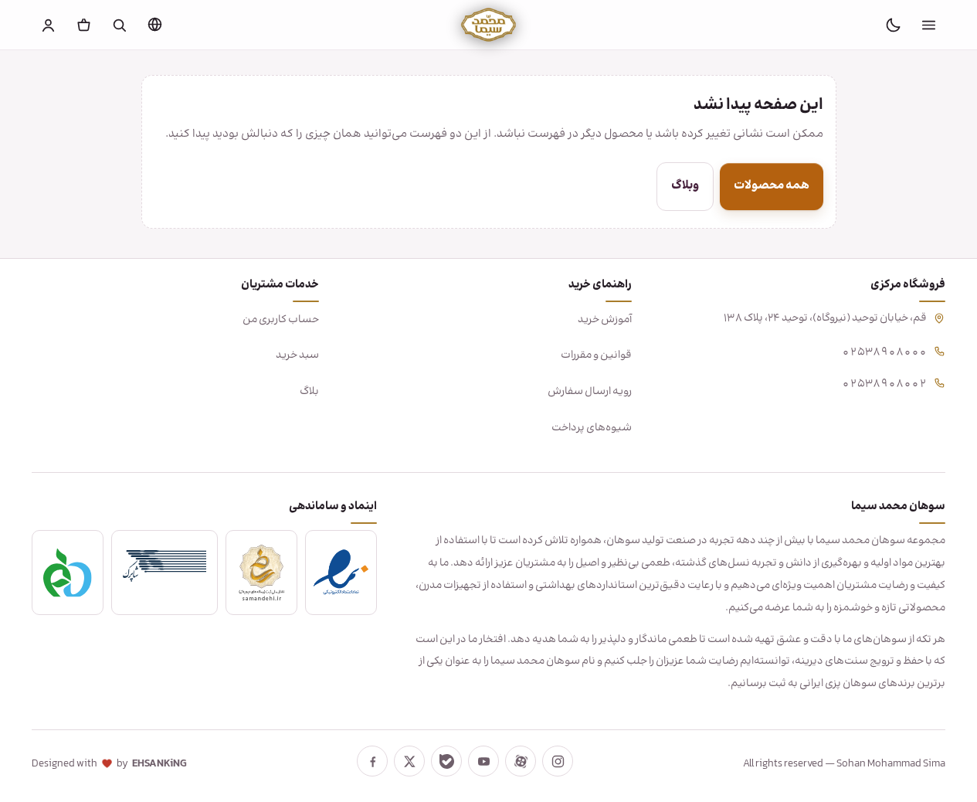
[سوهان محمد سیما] (488, 24)
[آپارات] (520, 761)
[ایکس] (409, 761)
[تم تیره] (893, 25)
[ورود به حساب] (49, 25)
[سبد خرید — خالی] (84, 25)
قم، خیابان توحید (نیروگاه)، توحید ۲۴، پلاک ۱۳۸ (825, 318)
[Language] (155, 24)
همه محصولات (771, 185)
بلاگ (309, 391)
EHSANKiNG (159, 764)
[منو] (928, 25)
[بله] (446, 761)
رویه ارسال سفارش (590, 391)
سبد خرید (297, 355)
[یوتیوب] (483, 761)
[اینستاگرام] (557, 761)
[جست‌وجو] (120, 25)
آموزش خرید (605, 319)
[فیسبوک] (372, 761)
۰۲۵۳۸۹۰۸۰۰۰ (884, 350)
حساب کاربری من (281, 319)
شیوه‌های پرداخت (591, 428)
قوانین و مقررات (596, 355)
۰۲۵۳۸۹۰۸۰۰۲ (884, 382)
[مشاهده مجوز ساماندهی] (261, 572)
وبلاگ (685, 185)
